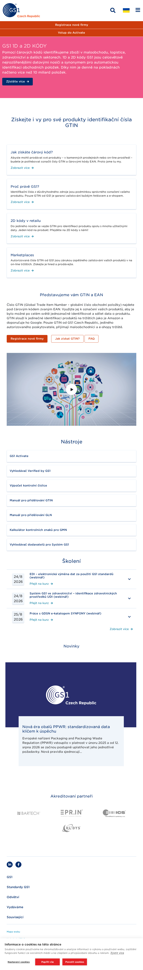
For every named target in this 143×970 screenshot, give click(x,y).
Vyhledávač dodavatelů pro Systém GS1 (39, 544)
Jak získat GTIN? (67, 338)
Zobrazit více (20, 168)
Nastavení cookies (19, 962)
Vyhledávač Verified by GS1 (30, 471)
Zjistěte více (15, 81)
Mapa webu (13, 931)
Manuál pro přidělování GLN (31, 515)
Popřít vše (47, 962)
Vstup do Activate (71, 32)
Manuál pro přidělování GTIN (31, 500)
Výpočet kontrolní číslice (28, 485)
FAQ (91, 338)
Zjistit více (117, 953)
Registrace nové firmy (71, 25)
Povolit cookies (74, 962)
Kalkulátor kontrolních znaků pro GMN (38, 530)
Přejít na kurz (39, 583)
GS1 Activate (19, 456)
